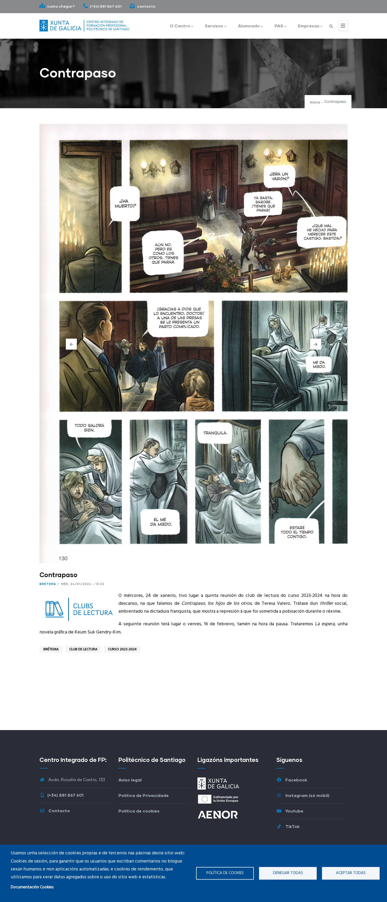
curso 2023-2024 (122, 649)
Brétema (47, 584)
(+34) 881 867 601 (106, 6)
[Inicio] (84, 24)
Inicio (315, 102)
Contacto (58, 810)
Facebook (295, 779)
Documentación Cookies (32, 887)
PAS (279, 25)
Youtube (293, 810)
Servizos (214, 25)
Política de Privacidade (143, 795)
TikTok (292, 826)
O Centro (180, 25)
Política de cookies (225, 873)
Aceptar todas (351, 873)
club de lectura (83, 649)
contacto (145, 6)
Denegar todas (288, 873)
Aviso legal (130, 779)
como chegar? (60, 6)
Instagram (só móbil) (306, 795)
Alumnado (249, 25)
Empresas (308, 25)
